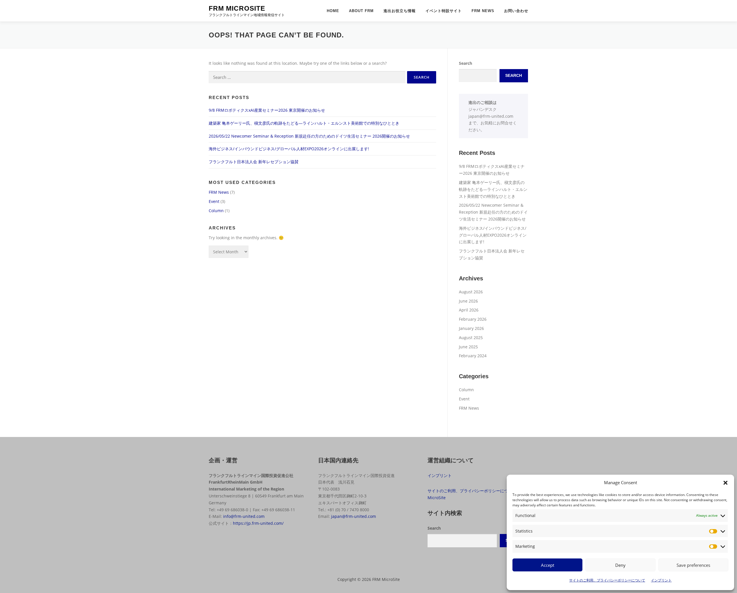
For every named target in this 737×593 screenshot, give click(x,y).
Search (465, 63)
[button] (725, 483)
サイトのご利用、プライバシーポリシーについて (607, 580)
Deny (620, 565)
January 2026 (471, 328)
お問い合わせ (516, 11)
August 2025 (471, 337)
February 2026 (473, 319)
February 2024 (473, 355)
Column (216, 210)
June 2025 (468, 346)
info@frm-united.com (244, 516)
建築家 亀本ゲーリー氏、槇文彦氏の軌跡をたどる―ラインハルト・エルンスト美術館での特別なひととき (304, 123)
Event (214, 201)
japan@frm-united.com (490, 116)
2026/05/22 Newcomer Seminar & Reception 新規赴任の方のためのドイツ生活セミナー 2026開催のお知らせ (309, 136)
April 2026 (468, 310)
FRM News (483, 11)
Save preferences (693, 565)
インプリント (661, 580)
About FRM (361, 11)
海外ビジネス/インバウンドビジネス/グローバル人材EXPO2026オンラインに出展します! (289, 148)
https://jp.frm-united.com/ (258, 523)
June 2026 (468, 301)
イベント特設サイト (444, 11)
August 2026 (471, 291)
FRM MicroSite (237, 8)
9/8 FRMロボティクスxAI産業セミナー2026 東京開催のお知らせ (267, 110)
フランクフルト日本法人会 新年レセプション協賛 (254, 161)
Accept (547, 565)
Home (333, 11)
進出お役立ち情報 (399, 11)
